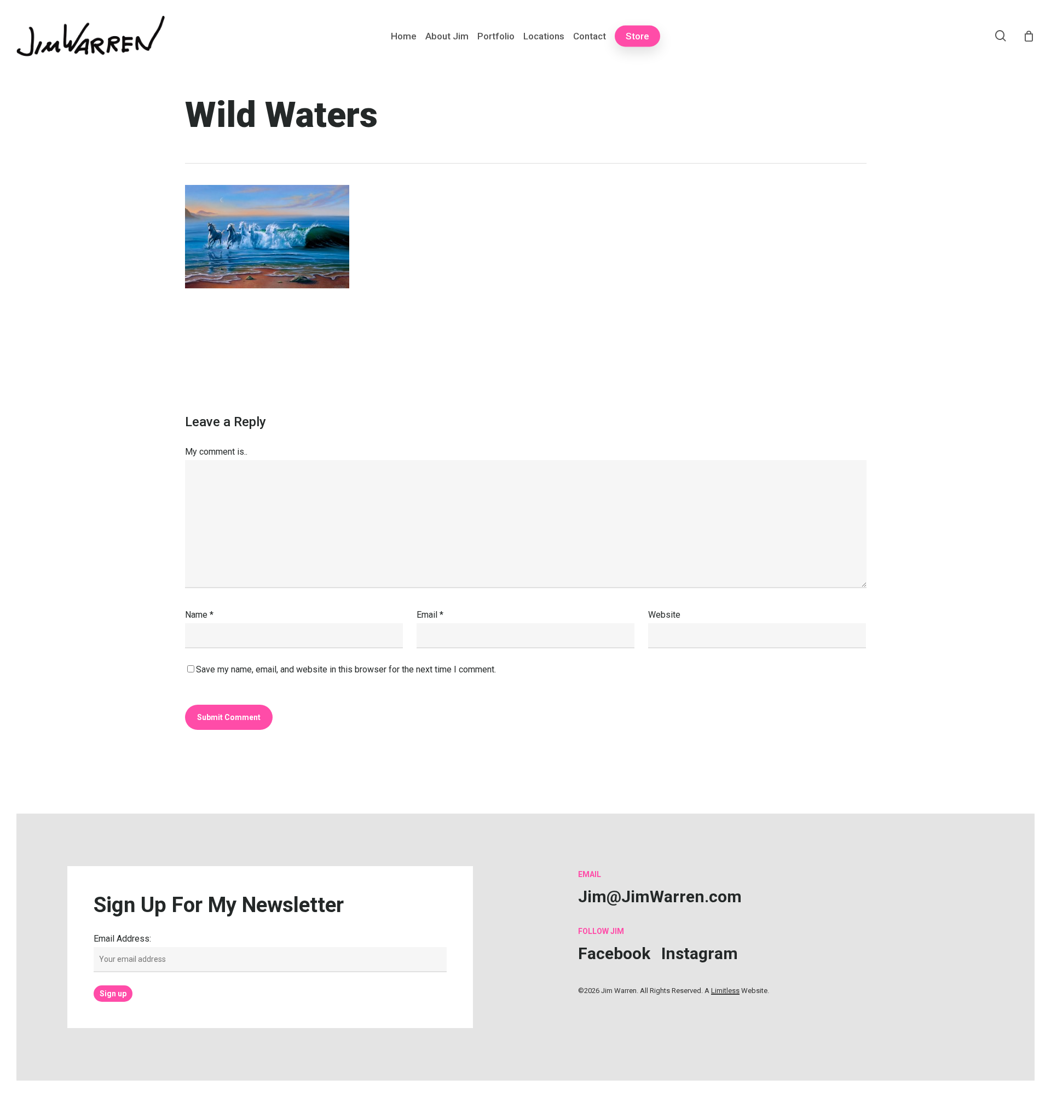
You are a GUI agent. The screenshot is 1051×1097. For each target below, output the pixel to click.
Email (430, 615)
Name (199, 615)
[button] (660, 896)
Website (664, 615)
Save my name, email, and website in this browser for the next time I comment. (346, 669)
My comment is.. (216, 451)
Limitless (725, 990)
